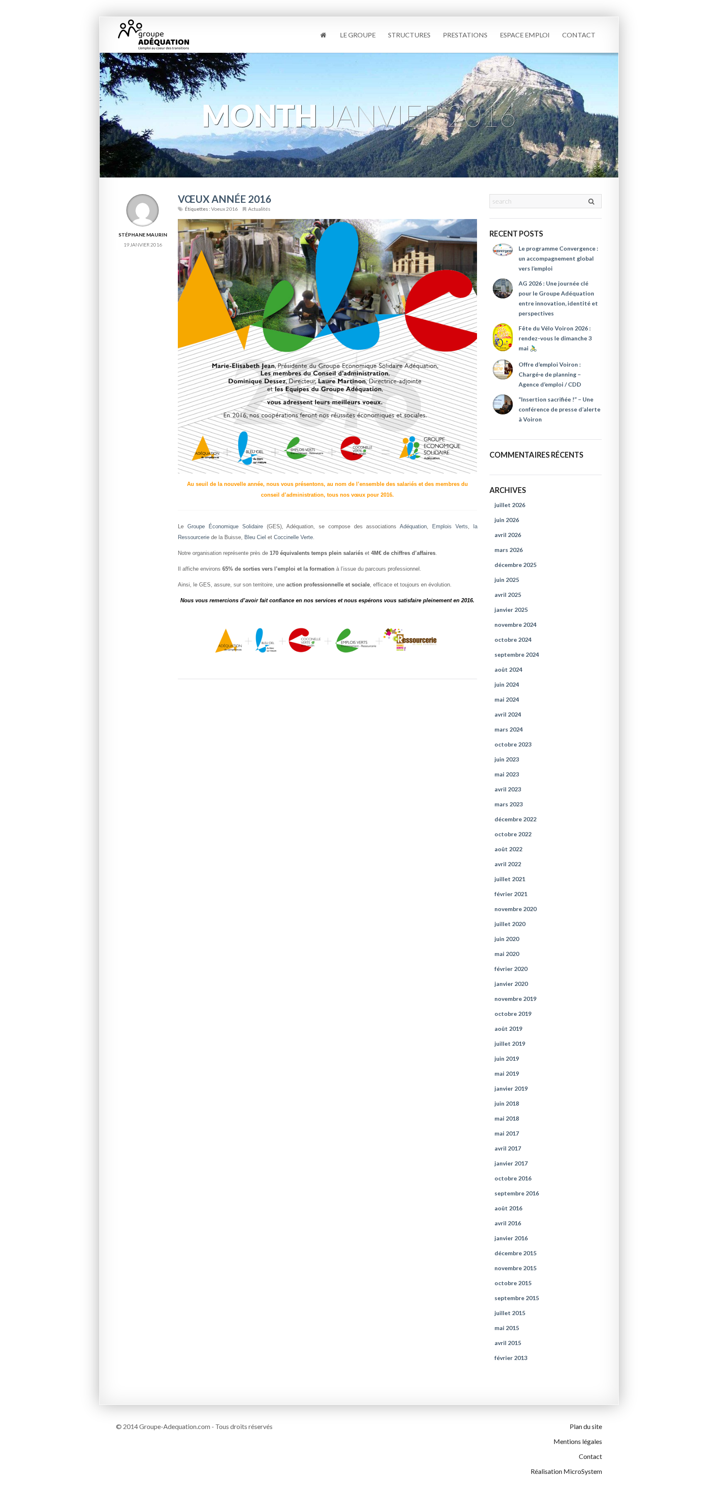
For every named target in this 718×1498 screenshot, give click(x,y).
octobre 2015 (512, 1282)
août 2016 (508, 1208)
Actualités (259, 209)
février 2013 (510, 1357)
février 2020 (510, 968)
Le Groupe (358, 35)
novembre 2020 (515, 908)
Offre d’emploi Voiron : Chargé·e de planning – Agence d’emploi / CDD (550, 374)
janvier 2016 (511, 1238)
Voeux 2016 (224, 209)
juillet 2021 (509, 878)
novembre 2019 (515, 998)
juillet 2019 (509, 1043)
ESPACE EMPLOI (525, 35)
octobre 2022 (512, 834)
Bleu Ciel (256, 537)
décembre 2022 (515, 819)
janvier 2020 (511, 983)
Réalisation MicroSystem (566, 1471)
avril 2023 (507, 789)
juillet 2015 (509, 1312)
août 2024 (508, 669)
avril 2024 (507, 714)
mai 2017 (506, 1133)
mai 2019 (506, 1073)
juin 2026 (506, 519)
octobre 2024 (512, 639)
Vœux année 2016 (224, 199)
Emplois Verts (450, 526)
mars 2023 (508, 804)
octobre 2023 (512, 744)
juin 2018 (506, 1103)
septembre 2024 (516, 654)
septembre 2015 (516, 1297)
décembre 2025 (515, 564)
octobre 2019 (512, 1013)
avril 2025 (507, 594)
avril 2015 (507, 1342)
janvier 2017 (511, 1163)
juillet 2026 (509, 504)
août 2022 (508, 848)
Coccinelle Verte (293, 537)
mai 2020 (506, 953)
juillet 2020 (509, 923)
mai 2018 (506, 1118)
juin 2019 (506, 1058)
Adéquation (413, 526)
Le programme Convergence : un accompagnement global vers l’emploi (558, 258)
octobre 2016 (512, 1178)
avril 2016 (507, 1223)
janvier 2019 (511, 1088)
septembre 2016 (516, 1193)
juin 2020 (506, 938)
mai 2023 (506, 774)
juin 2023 (506, 759)
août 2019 (508, 1028)
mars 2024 (508, 729)
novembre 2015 (515, 1267)
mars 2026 (508, 549)
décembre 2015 (515, 1253)
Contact (578, 35)
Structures (409, 35)
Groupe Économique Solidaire (225, 526)
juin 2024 (506, 684)
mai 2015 (506, 1327)
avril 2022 (507, 863)
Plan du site (586, 1426)
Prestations (465, 35)
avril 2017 (507, 1148)
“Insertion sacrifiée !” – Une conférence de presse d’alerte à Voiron (559, 409)
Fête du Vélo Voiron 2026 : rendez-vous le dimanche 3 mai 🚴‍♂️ (555, 338)
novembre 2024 (515, 624)
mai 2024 (506, 699)
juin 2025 (506, 579)
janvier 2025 (511, 609)
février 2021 (510, 893)
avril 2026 (507, 534)
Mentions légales (577, 1441)
